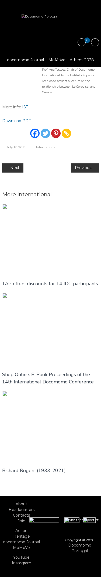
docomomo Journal (25, 59)
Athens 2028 (82, 59)
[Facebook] (35, 133)
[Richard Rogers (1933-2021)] (50, 426)
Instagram (21, 563)
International (46, 147)
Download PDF (16, 120)
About (21, 504)
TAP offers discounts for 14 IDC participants (50, 283)
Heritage (21, 536)
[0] (81, 42)
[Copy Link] (66, 133)
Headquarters (21, 509)
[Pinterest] (56, 133)
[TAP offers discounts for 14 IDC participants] (50, 238)
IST (25, 107)
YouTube (21, 557)
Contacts (21, 515)
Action (21, 530)
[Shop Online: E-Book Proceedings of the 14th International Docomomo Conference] (33, 328)
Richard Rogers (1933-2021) (34, 470)
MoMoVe (56, 59)
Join (21, 520)
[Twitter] (45, 133)
